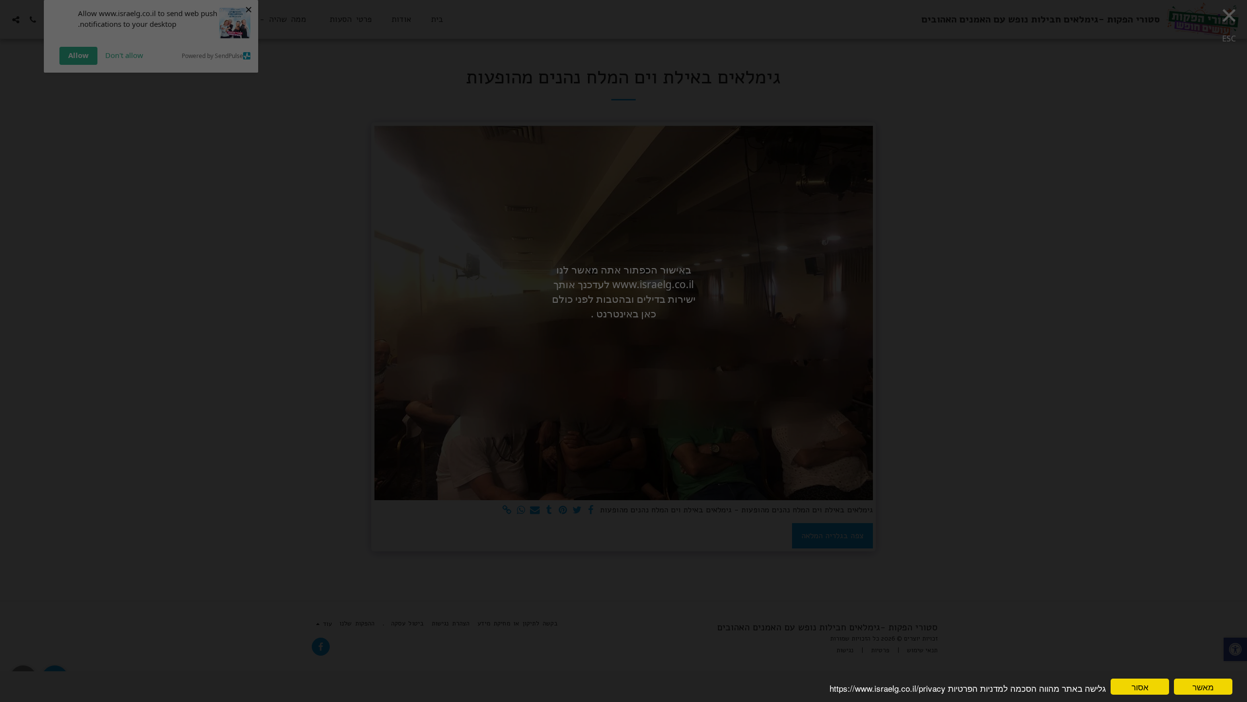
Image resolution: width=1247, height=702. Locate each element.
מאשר (1203, 687)
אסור (1140, 687)
